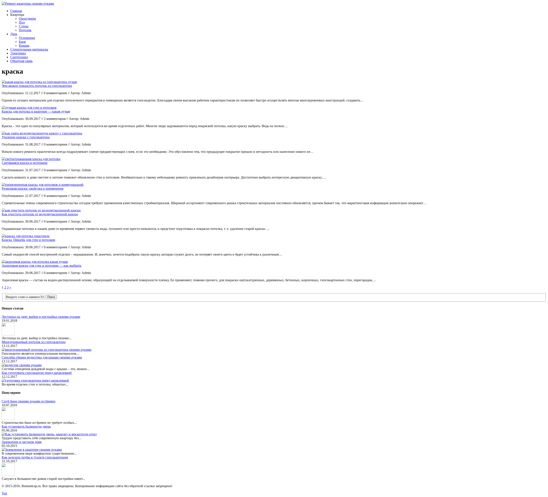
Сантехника (19, 57)
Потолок (25, 30)
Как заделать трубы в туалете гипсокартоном (35, 457)
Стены (23, 26)
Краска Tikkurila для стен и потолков (28, 240)
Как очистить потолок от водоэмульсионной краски (40, 214)
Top (4, 493)
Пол (22, 22)
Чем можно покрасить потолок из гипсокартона (37, 86)
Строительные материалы (29, 49)
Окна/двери (27, 18)
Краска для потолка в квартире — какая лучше (36, 111)
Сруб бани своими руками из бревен (28, 401)
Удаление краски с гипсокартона (26, 137)
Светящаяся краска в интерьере (25, 163)
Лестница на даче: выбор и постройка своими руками (41, 316)
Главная (16, 11)
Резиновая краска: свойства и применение (33, 188)
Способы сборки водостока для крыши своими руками (42, 357)
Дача (13, 34)
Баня (22, 41)
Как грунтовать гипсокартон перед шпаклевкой (37, 373)
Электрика (18, 53)
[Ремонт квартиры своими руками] (28, 3)
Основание (27, 38)
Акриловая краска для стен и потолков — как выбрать (41, 265)
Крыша (24, 45)
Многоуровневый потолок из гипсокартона (34, 342)
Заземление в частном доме (22, 442)
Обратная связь (21, 61)
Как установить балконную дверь (26, 426)
